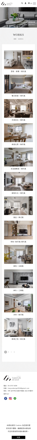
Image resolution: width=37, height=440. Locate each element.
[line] (15, 398)
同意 (18, 437)
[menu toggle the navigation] (34, 3)
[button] (22, 3)
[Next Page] (11, 352)
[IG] (10, 398)
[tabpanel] (18, 14)
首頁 (15, 39)
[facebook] (6, 398)
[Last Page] (14, 352)
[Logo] (6, 3)
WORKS (20, 39)
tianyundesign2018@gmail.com (18, 388)
